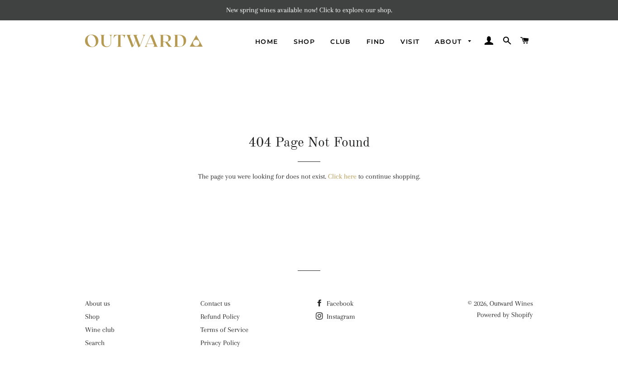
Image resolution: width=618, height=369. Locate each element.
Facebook (339, 303)
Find (375, 42)
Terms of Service (224, 330)
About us (97, 303)
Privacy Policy (220, 343)
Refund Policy (220, 316)
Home (266, 42)
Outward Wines (511, 303)
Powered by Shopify (505, 315)
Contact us (215, 303)
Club (340, 42)
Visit (409, 42)
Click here (342, 176)
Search (95, 343)
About (449, 42)
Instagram (340, 316)
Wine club (99, 330)
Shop (304, 42)
